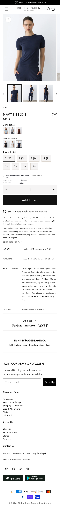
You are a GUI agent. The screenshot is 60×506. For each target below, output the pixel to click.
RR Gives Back (10, 432)
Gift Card (7, 415)
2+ (15, 166)
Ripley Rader (24, 503)
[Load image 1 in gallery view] (14, 93)
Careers (6, 439)
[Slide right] (57, 94)
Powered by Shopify (41, 503)
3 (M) (34, 158)
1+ (6, 166)
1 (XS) (9, 158)
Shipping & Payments (13, 405)
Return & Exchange (12, 402)
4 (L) (46, 158)
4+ (34, 166)
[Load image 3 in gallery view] (46, 93)
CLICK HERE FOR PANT (13, 242)
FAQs (5, 412)
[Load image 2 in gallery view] (30, 93)
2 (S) (21, 158)
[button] (6, 9)
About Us (7, 429)
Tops (5, 107)
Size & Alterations (11, 408)
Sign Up (50, 382)
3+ (25, 166)
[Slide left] (3, 94)
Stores (6, 435)
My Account (8, 399)
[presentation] (1, 3)
